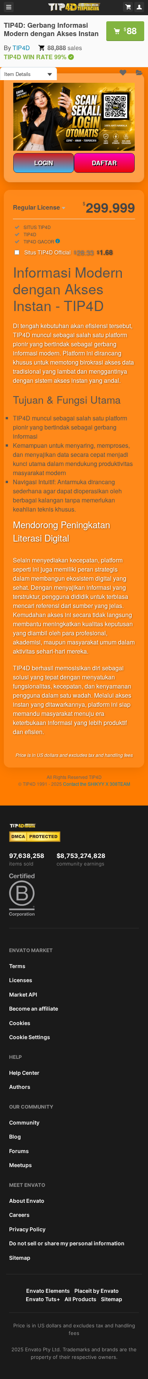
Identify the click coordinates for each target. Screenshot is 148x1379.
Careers (19, 1215)
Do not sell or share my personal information (66, 1243)
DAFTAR (104, 162)
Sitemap (19, 1257)
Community (24, 1122)
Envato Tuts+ (43, 1299)
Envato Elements (48, 1290)
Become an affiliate (33, 1008)
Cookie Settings (29, 1037)
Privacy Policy (27, 1229)
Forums (19, 1151)
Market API (23, 994)
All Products (80, 1299)
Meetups (20, 1165)
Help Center (24, 1072)
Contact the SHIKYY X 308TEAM (96, 783)
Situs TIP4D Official (68, 252)
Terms (17, 966)
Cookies (19, 1023)
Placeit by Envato (96, 1290)
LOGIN (43, 162)
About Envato (26, 1200)
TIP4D (21, 47)
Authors (19, 1087)
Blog (15, 1136)
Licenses (20, 980)
